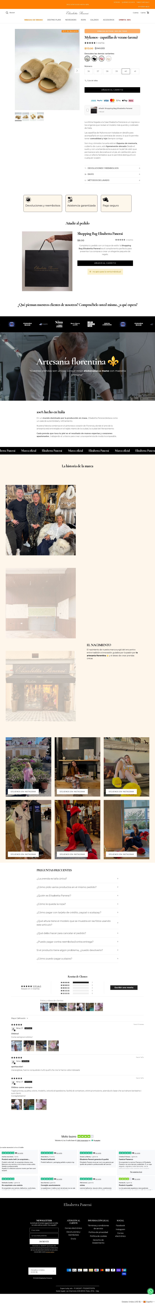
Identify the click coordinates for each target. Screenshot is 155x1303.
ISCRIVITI (44, 1241)
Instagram (120, 1229)
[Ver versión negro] (95, 59)
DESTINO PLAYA (54, 20)
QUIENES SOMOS (128, 2)
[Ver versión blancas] (88, 59)
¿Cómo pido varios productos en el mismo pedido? (67, 887)
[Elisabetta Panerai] (77, 12)
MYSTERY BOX (143, 7)
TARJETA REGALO (143, 2)
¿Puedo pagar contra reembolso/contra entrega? (65, 941)
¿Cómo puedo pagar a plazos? (54, 958)
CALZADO (94, 20)
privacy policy (50, 1252)
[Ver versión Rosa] (102, 59)
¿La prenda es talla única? (52, 878)
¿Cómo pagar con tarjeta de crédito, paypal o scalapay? (69, 912)
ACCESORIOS (108, 20)
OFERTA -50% (125, 20)
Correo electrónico (73, 1228)
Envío (73, 1239)
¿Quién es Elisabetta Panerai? (54, 895)
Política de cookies (98, 1236)
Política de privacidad (98, 1232)
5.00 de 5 (37, 986)
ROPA (83, 20)
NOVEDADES (70, 20)
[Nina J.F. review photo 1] (16, 1045)
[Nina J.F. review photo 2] (28, 1045)
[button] (90, 43)
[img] (16, 1025)
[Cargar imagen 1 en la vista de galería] (47, 69)
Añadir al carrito (112, 90)
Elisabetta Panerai (45, 1278)
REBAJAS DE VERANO (33, 20)
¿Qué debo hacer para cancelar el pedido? (61, 933)
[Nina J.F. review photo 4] (53, 1045)
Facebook (120, 1225)
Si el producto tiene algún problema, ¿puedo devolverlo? (70, 950)
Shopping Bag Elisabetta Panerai (100, 233)
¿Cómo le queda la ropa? (51, 904)
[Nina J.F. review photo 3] (41, 1045)
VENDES (117, 2)
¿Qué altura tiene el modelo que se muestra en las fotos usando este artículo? (74, 923)
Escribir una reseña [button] (124, 987)
